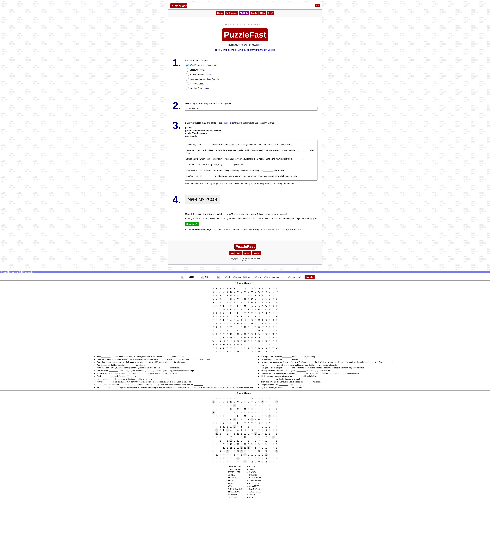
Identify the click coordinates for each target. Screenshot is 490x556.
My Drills (244, 13)
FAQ (232, 253)
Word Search (203, 65)
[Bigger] (182, 277)
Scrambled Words (204, 79)
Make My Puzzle (202, 199)
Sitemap (256, 253)
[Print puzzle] (258, 277)
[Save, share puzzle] (273, 277)
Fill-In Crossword (200, 74)
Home (220, 13)
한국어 (317, 5)
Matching (197, 84)
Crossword (197, 70)
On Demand (231, 13)
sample (214, 65)
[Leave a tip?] (294, 277)
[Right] (246, 277)
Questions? (192, 224)
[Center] (237, 277)
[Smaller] (177, 277)
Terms (238, 253)
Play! (270, 13)
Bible (262, 13)
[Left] (227, 277)
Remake (310, 277)
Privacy (247, 253)
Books (254, 13)
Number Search (200, 88)
